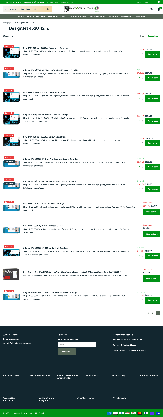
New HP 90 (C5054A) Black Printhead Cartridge (43, 203)
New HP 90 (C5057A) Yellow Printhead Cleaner (43, 226)
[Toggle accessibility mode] (159, 2)
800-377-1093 (12, 339)
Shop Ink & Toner (77, 16)
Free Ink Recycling (57, 16)
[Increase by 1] (143, 52)
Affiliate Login (119, 398)
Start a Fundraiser (11, 375)
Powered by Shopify (36, 413)
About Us (113, 16)
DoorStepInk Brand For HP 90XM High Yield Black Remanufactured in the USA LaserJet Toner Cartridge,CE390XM (72, 272)
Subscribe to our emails (68, 339)
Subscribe (66, 351)
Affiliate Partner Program (47, 399)
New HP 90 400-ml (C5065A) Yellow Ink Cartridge (44, 137)
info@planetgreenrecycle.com (19, 343)
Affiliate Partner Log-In (146, 2)
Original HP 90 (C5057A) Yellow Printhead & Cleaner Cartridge (50, 292)
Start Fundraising (36, 16)
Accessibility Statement (9, 399)
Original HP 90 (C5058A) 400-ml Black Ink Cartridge (45, 114)
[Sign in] (152, 9)
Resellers (126, 16)
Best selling (153, 36)
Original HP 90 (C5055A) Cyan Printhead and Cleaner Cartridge (50, 159)
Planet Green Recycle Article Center (67, 376)
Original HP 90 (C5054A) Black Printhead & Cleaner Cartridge (49, 181)
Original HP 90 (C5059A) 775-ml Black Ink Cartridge (45, 248)
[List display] (143, 36)
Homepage (7, 23)
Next (158, 313)
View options (152, 212)
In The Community (85, 398)
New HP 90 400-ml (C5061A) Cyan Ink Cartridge (44, 92)
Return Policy (91, 375)
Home (21, 16)
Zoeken (48, 9)
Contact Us (139, 16)
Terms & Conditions (148, 375)
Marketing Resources (40, 375)
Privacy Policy (118, 375)
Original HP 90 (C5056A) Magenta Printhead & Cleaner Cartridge (51, 70)
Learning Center (97, 16)
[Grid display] (140, 36)
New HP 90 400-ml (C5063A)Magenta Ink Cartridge (45, 48)
